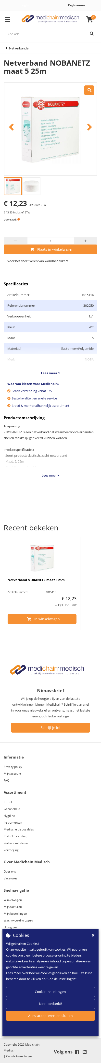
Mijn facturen (13, 907)
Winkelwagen (13, 900)
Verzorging (11, 850)
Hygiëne (9, 816)
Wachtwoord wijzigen (18, 920)
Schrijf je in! (50, 727)
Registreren (76, 5)
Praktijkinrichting (15, 836)
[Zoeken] (91, 34)
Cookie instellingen (50, 991)
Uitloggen (10, 927)
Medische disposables (19, 829)
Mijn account (12, 773)
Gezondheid (12, 809)
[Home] (50, 20)
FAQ (6, 780)
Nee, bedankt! (50, 1003)
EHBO (8, 802)
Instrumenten (13, 822)
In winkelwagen (47, 619)
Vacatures (10, 878)
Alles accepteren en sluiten (50, 1015)
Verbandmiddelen (16, 843)
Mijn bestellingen (15, 913)
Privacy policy (13, 767)
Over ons (10, 871)
